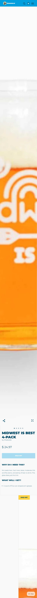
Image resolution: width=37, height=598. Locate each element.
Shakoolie (8, 440)
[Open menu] (32, 3)
